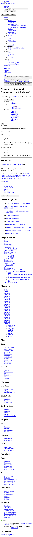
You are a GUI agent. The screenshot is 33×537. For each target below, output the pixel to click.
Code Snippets (12, 41)
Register (6, 6)
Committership (8, 466)
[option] (18, 141)
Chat (5, 376)
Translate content (9, 510)
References (11, 32)
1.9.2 (21, 164)
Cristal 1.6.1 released (12, 233)
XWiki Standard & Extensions (16, 48)
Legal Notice (7, 362)
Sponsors (6, 378)
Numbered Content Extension (11, 164)
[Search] (9, 9)
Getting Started (8, 389)
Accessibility (7, 363)
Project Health (8, 464)
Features (13, 246)
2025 (7, 322)
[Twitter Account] (11, 534)
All (7, 241)
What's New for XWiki (22, 176)
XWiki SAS (14, 528)
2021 (7, 315)
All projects (11, 45)
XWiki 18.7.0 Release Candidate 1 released (18, 203)
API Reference (8, 414)
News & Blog (11, 22)
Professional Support (13, 64)
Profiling (6, 499)
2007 (7, 293)
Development (11, 54)
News (9, 253)
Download (7, 65)
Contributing (7, 506)
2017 (7, 309)
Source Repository (9, 491)
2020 (7, 314)
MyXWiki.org (11, 252)
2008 (7, 295)
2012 (7, 301)
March (11, 328)
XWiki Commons (9, 450)
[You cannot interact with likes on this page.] (2, 181)
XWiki (9, 38)
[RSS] (5, 241)
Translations (11, 56)
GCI (12, 257)
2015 (7, 306)
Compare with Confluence (18, 25)
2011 (7, 299)
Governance (7, 463)
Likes (14, 121)
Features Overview (9, 392)
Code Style (7, 478)
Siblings (15, 113)
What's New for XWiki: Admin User (11, 175)
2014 (7, 304)
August (11, 336)
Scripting (6, 412)
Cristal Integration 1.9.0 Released (15, 224)
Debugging (7, 497)
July (10, 334)
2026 (7, 323)
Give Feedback (8, 509)
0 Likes (6, 181)
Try (5, 67)
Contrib (13, 176)
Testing (6, 496)
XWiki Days (11, 282)
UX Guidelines (8, 482)
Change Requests (9, 192)
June (10, 333)
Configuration (8, 402)
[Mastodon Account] (5, 534)
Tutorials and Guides (10, 416)
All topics (7, 391)
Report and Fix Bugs (10, 514)
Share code (7, 517)
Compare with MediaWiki (18, 27)
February (11, 326)
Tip (8, 266)
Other (9, 260)
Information (16, 119)
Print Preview (17, 108)
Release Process (8, 476)
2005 (6, 290)
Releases (3, 178)
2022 (7, 317)
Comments (16, 114)
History (15, 117)
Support (6, 370)
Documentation (8, 372)
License (10, 35)
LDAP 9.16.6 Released (12, 218)
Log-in (6, 7)
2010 (7, 298)
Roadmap (10, 29)
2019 (7, 312)
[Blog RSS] (14, 534)
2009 (7, 296)
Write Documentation (10, 512)
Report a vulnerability (10, 515)
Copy (14, 103)
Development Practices (10, 479)
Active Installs (12, 33)
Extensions (11, 40)
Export (15, 106)
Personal (9, 261)
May (10, 331)
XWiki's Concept (12, 21)
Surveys (9, 265)
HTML (6, 152)
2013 (7, 303)
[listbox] (16, 145)
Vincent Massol (14, 97)
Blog (5, 80)
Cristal (9, 49)
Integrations (10, 250)
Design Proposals (9, 484)
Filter (2, 132)
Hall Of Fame (8, 467)
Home (6, 17)
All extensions (8, 438)
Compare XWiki (12, 24)
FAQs (9, 61)
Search (6, 9)
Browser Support (9, 469)
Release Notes (8, 354)
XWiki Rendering (9, 448)
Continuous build (9, 494)
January (11, 325)
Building (6, 492)
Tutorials (9, 268)
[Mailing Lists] (13, 534)
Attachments (16, 116)
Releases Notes (12, 30)
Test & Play (7, 507)
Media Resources (9, 360)
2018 (7, 310)
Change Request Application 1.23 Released (18, 230)
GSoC (13, 258)
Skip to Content (5, 1)
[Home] (5, 75)
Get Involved (11, 53)
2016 (7, 307)
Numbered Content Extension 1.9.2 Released (16, 81)
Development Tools (9, 481)
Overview (7, 427)
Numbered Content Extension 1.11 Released (18, 227)
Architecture (7, 411)
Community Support (13, 62)
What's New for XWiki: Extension (21, 277)
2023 (7, 318)
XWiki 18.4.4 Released (12, 215)
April (10, 330)
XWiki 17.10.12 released (13, 221)
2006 (6, 291)
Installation (7, 401)
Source (15, 111)
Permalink (9, 178)
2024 (7, 320)
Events (13, 255)
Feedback (10, 57)
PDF (5, 139)
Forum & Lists (8, 375)
